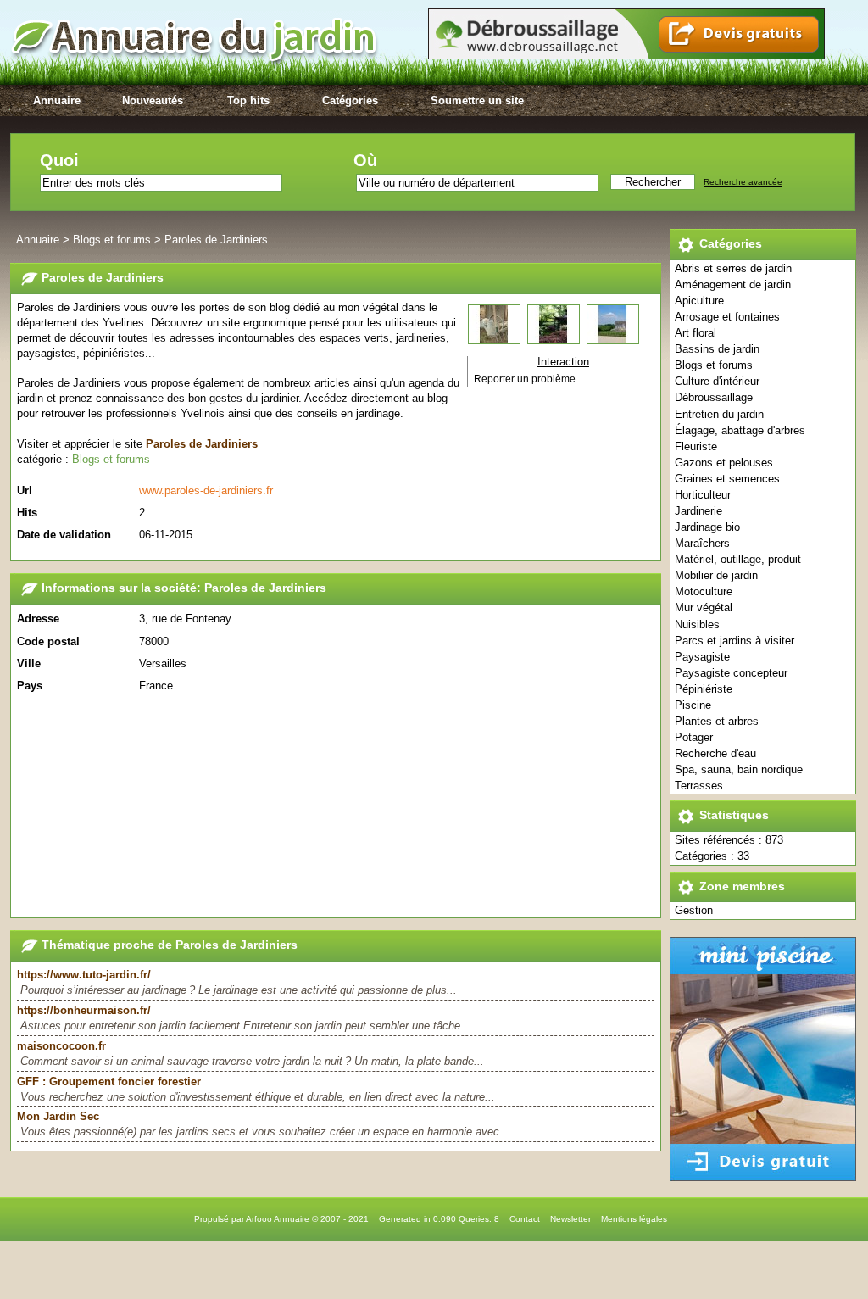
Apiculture (699, 300)
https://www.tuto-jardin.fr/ (84, 974)
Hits (27, 512)
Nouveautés (152, 100)
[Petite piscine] (763, 1177)
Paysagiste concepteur (731, 672)
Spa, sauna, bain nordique (739, 769)
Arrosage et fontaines (727, 316)
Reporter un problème (525, 379)
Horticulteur (703, 494)
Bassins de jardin (717, 349)
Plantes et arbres (717, 721)
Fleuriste (696, 446)
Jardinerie (698, 511)
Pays (29, 685)
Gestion (694, 910)
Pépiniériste (703, 689)
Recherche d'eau (715, 753)
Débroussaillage (714, 397)
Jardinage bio (707, 527)
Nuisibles (697, 624)
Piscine (693, 705)
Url (24, 490)
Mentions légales (634, 1219)
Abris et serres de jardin (733, 268)
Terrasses (699, 785)
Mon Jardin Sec (58, 1116)
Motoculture (703, 591)
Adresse (38, 618)
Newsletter (570, 1219)
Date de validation (64, 534)
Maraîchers (702, 543)
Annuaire (57, 100)
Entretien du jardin (719, 414)
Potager (694, 737)
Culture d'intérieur (717, 381)
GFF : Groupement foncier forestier (109, 1081)
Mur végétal (703, 607)
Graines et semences (727, 478)
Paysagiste (702, 656)
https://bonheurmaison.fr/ (84, 1010)
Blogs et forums (714, 365)
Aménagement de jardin (733, 284)
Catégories (350, 100)
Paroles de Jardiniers (216, 239)
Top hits (248, 100)
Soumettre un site (477, 100)
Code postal (48, 641)
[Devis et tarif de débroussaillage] (626, 55)
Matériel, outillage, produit (738, 559)
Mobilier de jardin (716, 575)
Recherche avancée (743, 182)
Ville (29, 663)
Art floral (695, 332)
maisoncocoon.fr (61, 1046)
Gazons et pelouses (724, 462)
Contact (524, 1219)
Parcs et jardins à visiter (734, 640)
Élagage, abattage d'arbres (740, 430)
